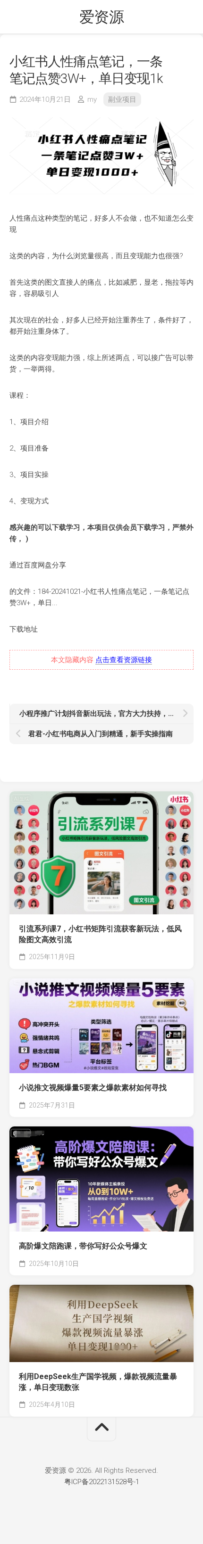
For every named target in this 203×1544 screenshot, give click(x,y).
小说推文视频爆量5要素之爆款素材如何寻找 (93, 1087)
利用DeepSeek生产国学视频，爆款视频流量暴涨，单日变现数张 (98, 1382)
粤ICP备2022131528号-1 (101, 1482)
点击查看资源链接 (123, 660)
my (92, 99)
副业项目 (122, 99)
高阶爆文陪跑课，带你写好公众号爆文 (83, 1245)
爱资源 (101, 17)
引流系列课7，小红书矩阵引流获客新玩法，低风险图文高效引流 (100, 934)
